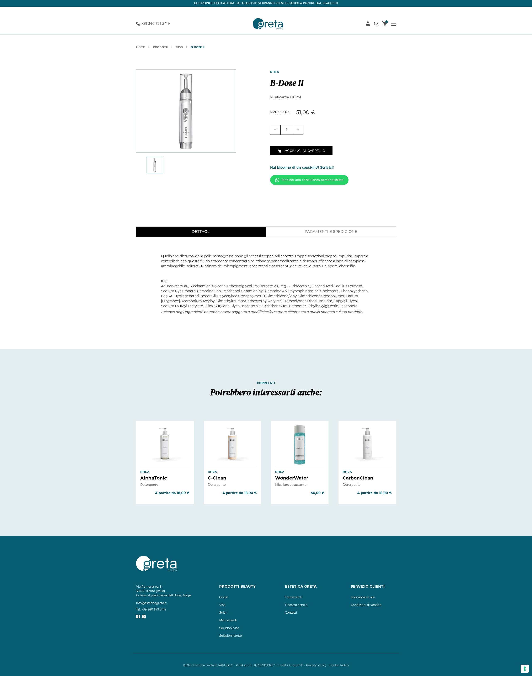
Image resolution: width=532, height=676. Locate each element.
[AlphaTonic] (165, 445)
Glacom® (296, 665)
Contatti (291, 612)
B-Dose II (197, 47)
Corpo (223, 597)
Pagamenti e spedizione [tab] (331, 231)
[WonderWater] (299, 445)
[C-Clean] (232, 445)
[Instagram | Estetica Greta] (144, 616)
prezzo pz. (280, 112)
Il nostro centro (296, 605)
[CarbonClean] (367, 445)
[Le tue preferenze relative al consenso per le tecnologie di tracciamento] (525, 669)
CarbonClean (358, 478)
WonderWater (291, 478)
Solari (223, 612)
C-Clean (217, 478)
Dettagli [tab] (201, 231)
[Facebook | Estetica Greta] (138, 616)
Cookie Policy (339, 665)
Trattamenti (293, 597)
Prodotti (160, 47)
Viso (179, 47)
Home (140, 47)
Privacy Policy (316, 665)
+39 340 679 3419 (156, 24)
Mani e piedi (228, 620)
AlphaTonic (153, 478)
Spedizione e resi (363, 597)
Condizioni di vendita (366, 605)
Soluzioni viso (229, 628)
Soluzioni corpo (230, 636)
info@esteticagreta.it (151, 603)
